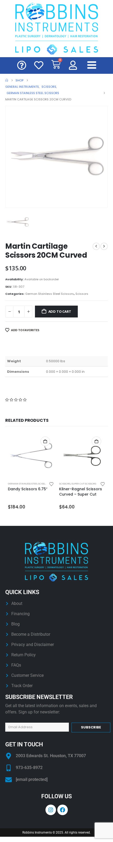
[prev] (96, 246)
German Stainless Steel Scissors (49, 294)
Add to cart (59, 311)
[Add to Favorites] (51, 484)
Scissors (81, 294)
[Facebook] (62, 810)
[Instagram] (50, 810)
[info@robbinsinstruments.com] (8, 779)
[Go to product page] (31, 456)
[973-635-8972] (8, 768)
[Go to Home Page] (6, 80)
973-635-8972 (29, 767)
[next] (104, 246)
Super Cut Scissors (83, 483)
